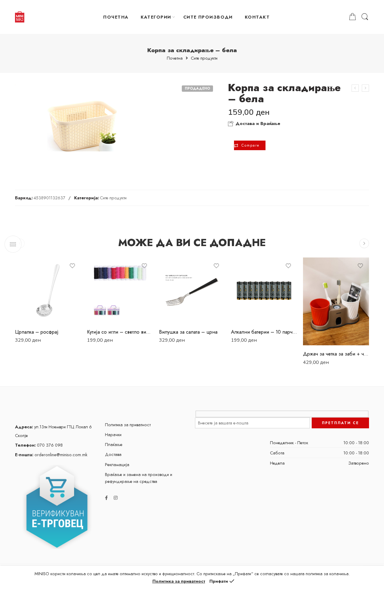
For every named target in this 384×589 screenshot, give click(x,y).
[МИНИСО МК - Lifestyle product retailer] (19, 17)
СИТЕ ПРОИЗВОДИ (208, 17)
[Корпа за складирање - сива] (355, 88)
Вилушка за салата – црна (188, 331)
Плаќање (113, 444)
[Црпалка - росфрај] (48, 290)
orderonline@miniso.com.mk (51, 454)
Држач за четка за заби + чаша (336, 353)
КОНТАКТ (257, 17)
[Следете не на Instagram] (116, 497)
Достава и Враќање (257, 123)
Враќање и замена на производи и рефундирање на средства (138, 477)
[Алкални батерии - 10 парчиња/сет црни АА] (264, 290)
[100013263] (82, 126)
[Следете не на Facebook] (106, 497)
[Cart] (352, 17)
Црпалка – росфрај (36, 331)
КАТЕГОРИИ (156, 17)
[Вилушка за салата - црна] (192, 290)
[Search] (365, 17)
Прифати (218, 581)
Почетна (175, 58)
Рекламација (117, 464)
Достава (113, 454)
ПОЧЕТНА (115, 17)
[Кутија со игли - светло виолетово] (120, 290)
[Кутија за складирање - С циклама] (365, 88)
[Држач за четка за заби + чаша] (336, 301)
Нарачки (113, 434)
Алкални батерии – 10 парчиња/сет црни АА (264, 331)
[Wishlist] (72, 266)
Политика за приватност (128, 424)
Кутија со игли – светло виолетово (120, 331)
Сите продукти (204, 58)
